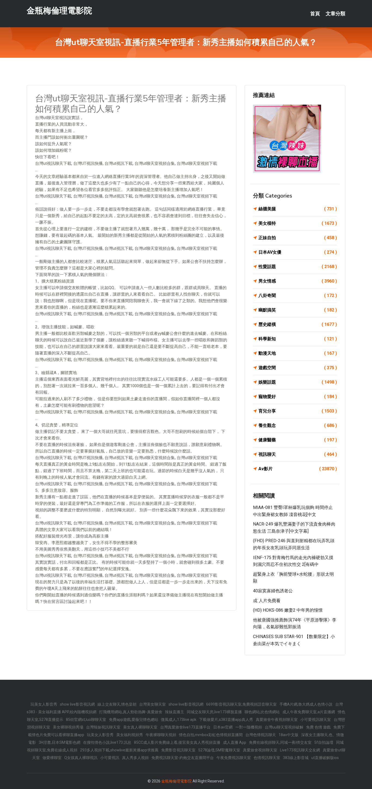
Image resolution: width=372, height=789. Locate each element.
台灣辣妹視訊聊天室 (103, 727)
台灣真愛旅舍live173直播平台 (185, 727)
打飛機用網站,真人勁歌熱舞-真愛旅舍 (130, 712)
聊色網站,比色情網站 (262, 712)
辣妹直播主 (174, 712)
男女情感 (297, 281)
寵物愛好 (297, 396)
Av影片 (297, 468)
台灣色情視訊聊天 (260, 735)
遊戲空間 (297, 367)
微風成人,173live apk (178, 719)
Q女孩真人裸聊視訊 (80, 757)
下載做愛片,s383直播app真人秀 (226, 719)
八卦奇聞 (297, 295)
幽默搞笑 (297, 309)
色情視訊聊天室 (267, 757)
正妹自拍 (297, 237)
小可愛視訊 (109, 757)
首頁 (315, 13)
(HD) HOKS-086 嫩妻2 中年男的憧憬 (288, 610)
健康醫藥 (297, 439)
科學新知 (297, 338)
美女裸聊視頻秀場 (68, 727)
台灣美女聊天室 (152, 704)
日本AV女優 (297, 252)
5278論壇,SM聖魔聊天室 (219, 750)
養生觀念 (297, 425)
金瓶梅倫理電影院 (59, 10)
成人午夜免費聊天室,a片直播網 (308, 712)
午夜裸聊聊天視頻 (161, 735)
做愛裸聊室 (52, 757)
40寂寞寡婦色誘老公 (273, 590)
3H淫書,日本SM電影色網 (59, 742)
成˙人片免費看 (266, 600)
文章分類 (335, 13)
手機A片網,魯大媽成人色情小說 (306, 704)
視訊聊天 (297, 454)
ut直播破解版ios (325, 757)
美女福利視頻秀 (129, 735)
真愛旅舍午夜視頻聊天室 (277, 719)
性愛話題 (297, 266)
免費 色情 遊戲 (318, 727)
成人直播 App (234, 742)
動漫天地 (297, 353)
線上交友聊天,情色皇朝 (116, 704)
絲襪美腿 (297, 208)
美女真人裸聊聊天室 (140, 727)
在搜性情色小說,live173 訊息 (107, 742)
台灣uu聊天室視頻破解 (284, 727)
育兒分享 (297, 411)
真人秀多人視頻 (135, 757)
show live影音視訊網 (77, 704)
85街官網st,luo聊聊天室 (86, 719)
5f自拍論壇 (323, 742)
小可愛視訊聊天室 (315, 719)
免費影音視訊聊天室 (178, 750)
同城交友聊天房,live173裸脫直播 (214, 712)
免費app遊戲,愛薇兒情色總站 (133, 719)
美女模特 (297, 223)
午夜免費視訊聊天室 (234, 757)
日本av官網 (223, 727)
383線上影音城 (296, 757)
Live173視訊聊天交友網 (300, 750)
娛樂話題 (297, 382)
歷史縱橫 (297, 324)
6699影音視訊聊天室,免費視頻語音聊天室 (241, 704)
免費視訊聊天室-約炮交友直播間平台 (182, 757)
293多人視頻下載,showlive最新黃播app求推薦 (119, 750)
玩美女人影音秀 (44, 704)
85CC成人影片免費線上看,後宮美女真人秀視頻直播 (177, 742)
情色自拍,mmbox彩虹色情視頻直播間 (211, 735)
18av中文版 (288, 735)
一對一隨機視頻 (248, 727)
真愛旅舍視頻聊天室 (260, 750)
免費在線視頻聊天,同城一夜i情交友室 (280, 742)
